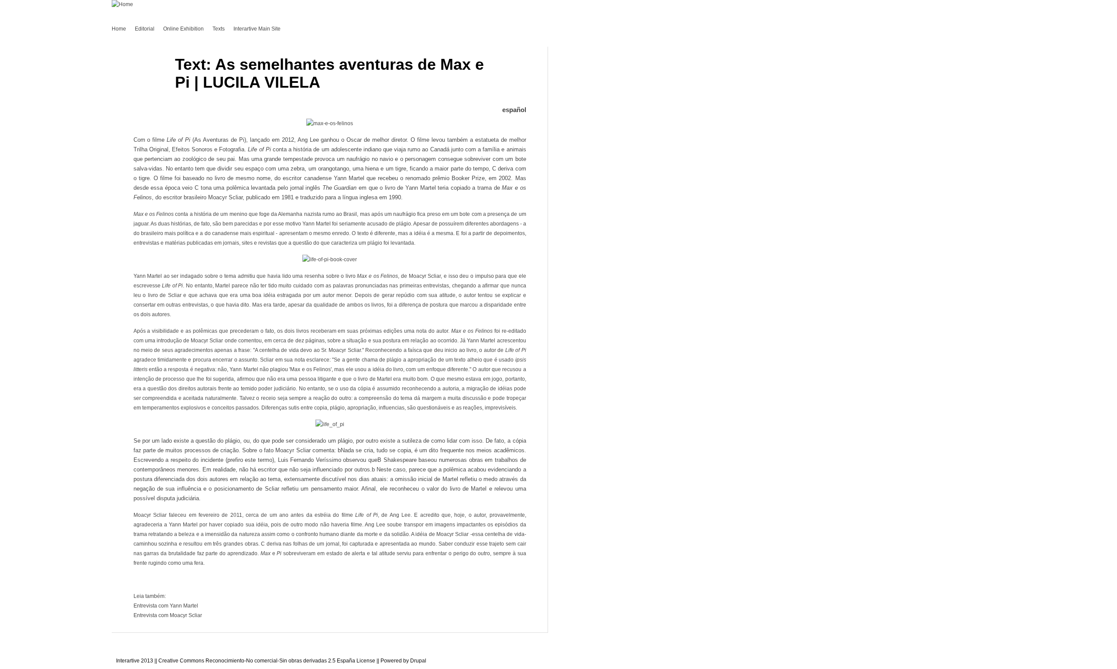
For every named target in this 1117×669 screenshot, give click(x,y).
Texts (218, 29)
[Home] (122, 4)
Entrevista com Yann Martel (166, 606)
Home (119, 29)
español (514, 109)
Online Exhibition (183, 29)
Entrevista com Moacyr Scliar (168, 615)
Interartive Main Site (257, 29)
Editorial (144, 29)
